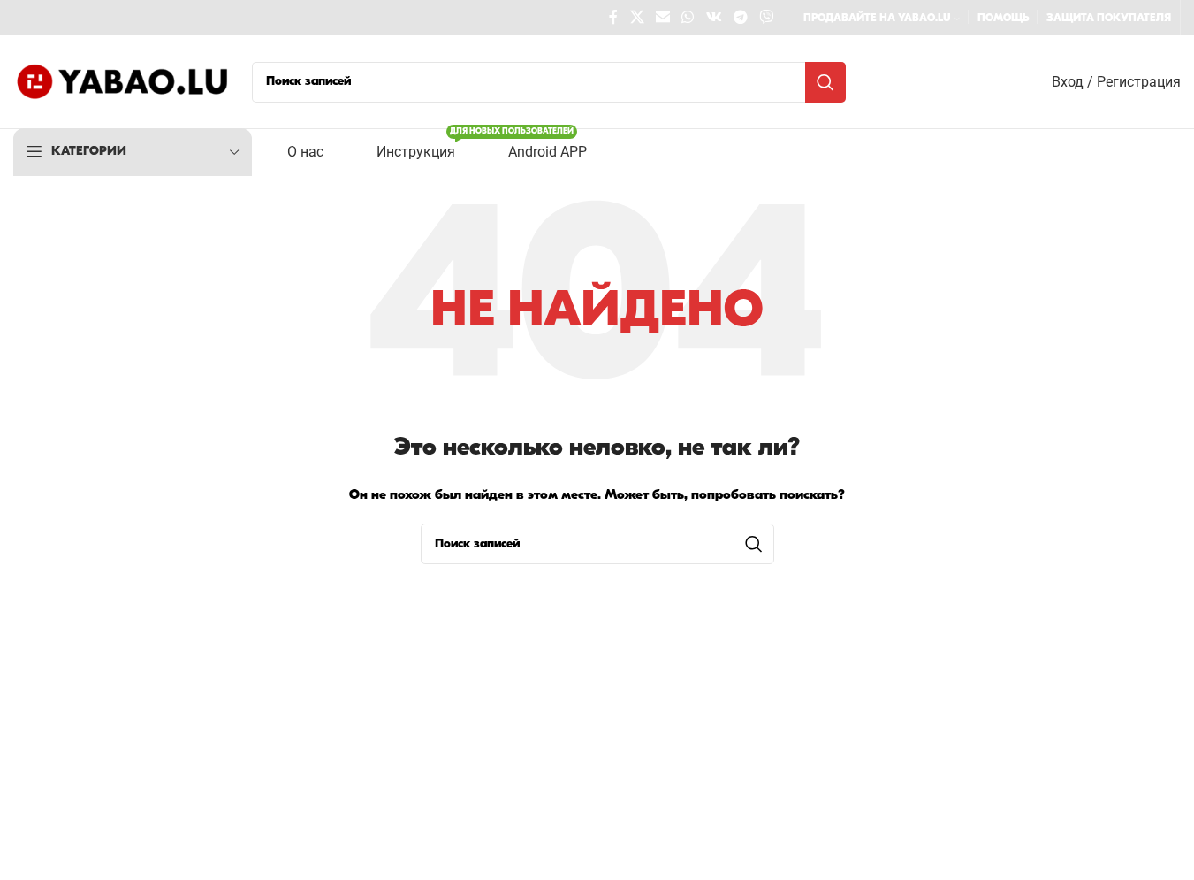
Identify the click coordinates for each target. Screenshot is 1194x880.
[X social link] (637, 18)
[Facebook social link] (613, 18)
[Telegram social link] (740, 18)
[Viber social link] (767, 18)
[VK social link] (713, 18)
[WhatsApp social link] (688, 18)
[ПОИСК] (825, 82)
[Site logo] (123, 81)
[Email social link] (662, 18)
